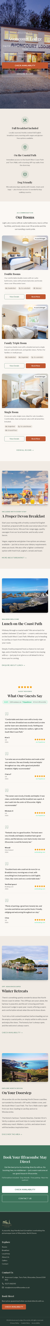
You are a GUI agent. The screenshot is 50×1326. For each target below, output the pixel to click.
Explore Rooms (25, 74)
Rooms (4, 1247)
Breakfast (5, 1250)
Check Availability (25, 65)
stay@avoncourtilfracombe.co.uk (17, 1287)
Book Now (36, 297)
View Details (14, 297)
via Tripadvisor (40, 742)
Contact (5, 1264)
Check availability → (12, 1032)
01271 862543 (10, 1284)
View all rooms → (25, 450)
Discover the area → (12, 1134)
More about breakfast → (14, 558)
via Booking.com (39, 852)
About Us (5, 1257)
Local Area (6, 1254)
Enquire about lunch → (13, 665)
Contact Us (25, 1198)
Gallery (4, 1260)
